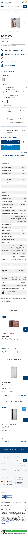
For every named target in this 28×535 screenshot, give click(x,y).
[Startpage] (7, 2)
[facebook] (18, 470)
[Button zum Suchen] (25, 6)
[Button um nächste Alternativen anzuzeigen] (25, 329)
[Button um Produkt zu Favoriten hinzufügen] (23, 142)
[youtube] (22, 470)
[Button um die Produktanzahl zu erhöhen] (8, 101)
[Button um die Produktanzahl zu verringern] (6, 101)
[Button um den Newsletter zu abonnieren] (25, 460)
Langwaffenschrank (16, 11)
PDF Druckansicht (22, 153)
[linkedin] (25, 470)
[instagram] (15, 470)
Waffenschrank (8, 11)
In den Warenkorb (8, 140)
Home (2, 11)
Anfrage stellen (8, 146)
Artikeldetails (5, 163)
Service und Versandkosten (9, 45)
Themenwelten (5, 457)
